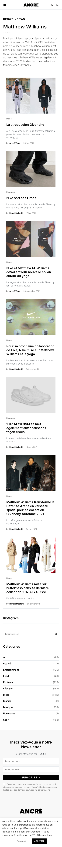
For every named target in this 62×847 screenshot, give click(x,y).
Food (6, 675)
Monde (7, 700)
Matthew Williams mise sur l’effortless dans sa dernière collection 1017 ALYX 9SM (27, 588)
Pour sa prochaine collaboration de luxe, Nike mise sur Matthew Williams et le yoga (30, 350)
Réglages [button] (21, 841)
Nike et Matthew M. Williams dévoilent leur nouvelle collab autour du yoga (28, 272)
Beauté (7, 663)
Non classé (9, 713)
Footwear (10, 192)
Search (56, 634)
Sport (6, 719)
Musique (8, 707)
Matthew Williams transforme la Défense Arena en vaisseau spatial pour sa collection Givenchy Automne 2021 (30, 508)
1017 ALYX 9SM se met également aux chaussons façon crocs (26, 428)
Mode (9, 119)
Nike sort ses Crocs (21, 198)
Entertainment (11, 669)
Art (5, 657)
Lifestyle (8, 688)
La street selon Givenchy (25, 125)
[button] (5, 5)
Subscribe (29, 777)
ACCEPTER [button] (39, 841)
